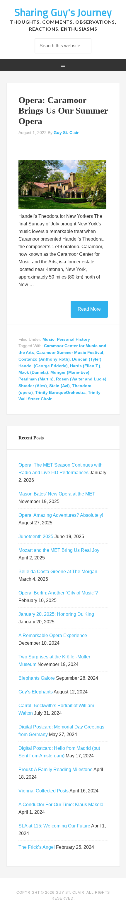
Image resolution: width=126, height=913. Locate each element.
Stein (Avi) (59, 385)
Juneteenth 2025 (35, 536)
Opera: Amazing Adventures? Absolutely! (60, 515)
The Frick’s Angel (36, 847)
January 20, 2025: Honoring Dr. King (56, 614)
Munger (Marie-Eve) (69, 372)
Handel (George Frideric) (43, 366)
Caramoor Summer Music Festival (69, 352)
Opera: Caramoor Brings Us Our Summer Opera (63, 110)
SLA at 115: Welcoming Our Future (54, 825)
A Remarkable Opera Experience (52, 635)
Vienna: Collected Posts (43, 790)
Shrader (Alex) (32, 385)
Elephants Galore (36, 678)
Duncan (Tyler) (86, 359)
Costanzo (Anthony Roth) (44, 359)
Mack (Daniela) (33, 372)
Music (48, 339)
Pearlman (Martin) (36, 379)
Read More (89, 309)
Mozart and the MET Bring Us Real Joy (58, 550)
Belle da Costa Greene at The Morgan (57, 571)
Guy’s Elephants (35, 691)
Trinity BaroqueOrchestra (60, 392)
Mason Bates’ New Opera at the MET (56, 493)
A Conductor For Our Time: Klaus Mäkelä (60, 804)
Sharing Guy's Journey (63, 12)
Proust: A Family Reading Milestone (55, 769)
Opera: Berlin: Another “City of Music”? (58, 592)
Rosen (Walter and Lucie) (81, 379)
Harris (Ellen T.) (85, 366)
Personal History (73, 339)
